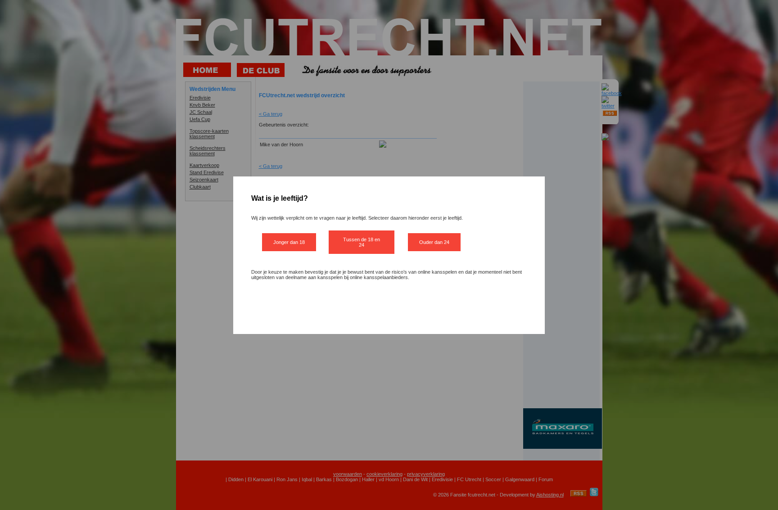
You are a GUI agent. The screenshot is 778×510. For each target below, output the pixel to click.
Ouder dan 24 (434, 242)
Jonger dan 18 (289, 242)
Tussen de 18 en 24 (361, 242)
